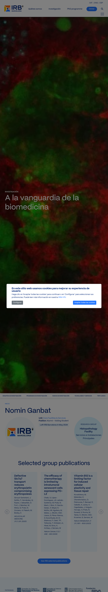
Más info (62, 297)
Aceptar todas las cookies (84, 302)
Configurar (17, 302)
